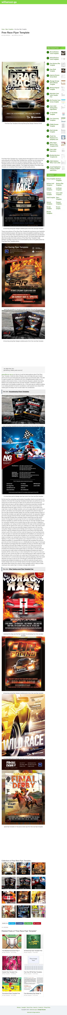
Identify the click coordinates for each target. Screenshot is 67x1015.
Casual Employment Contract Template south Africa (55, 168)
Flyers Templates (6, 35)
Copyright (23, 1007)
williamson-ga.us (33, 1009)
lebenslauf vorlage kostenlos (33, 1012)
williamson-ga (9, 1)
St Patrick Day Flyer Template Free (33, 950)
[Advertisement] (33, 16)
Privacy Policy (47, 1007)
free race (6, 927)
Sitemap (19, 1007)
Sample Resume (42, 1009)
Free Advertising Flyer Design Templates (34, 993)
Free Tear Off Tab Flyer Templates (33, 972)
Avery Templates (51, 179)
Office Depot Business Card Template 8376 (54, 144)
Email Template (51, 197)
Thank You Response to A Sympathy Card (54, 137)
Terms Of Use (30, 1007)
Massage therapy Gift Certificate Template (54, 82)
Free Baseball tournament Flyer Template (13, 950)
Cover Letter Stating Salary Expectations (53, 107)
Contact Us (40, 1007)
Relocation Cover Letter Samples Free (54, 95)
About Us (35, 1007)
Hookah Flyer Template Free (9, 972)
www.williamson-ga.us (7, 374)
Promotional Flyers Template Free (11, 993)
